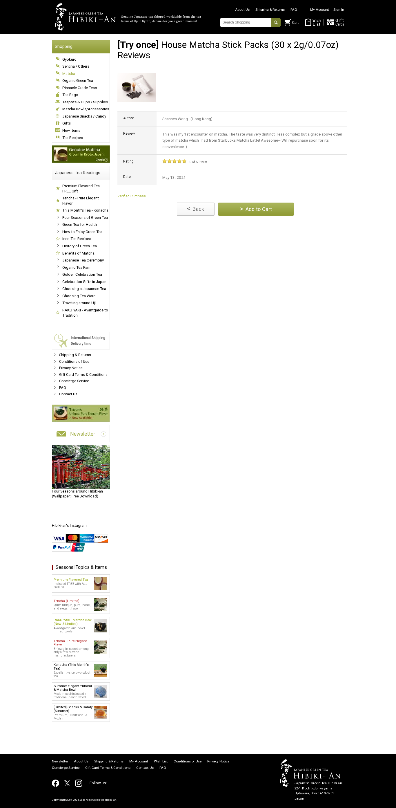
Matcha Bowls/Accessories (85, 109)
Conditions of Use (74, 361)
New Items (71, 130)
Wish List (161, 761)
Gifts (66, 123)
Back (195, 208)
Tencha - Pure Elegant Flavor (80, 200)
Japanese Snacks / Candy (84, 116)
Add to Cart (256, 208)
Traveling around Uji (79, 303)
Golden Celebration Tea (82, 274)
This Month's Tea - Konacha (85, 210)
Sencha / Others (75, 66)
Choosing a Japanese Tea (84, 288)
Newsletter (60, 761)
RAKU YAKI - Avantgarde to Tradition (85, 313)
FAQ (293, 10)
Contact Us (68, 394)
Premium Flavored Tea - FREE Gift (82, 188)
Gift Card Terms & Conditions (83, 374)
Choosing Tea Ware (78, 296)
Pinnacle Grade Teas (79, 88)
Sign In (338, 10)
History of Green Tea (79, 246)
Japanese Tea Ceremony (83, 260)
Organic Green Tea (77, 80)
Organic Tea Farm (77, 267)
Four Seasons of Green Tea (85, 217)
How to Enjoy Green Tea (82, 232)
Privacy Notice (71, 368)
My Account (319, 10)
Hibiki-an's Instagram (69, 525)
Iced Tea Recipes (76, 239)
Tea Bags (70, 95)
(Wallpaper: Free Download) (77, 494)
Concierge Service (74, 381)
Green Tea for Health (79, 224)
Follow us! (98, 783)
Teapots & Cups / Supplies (85, 102)
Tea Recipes (72, 138)
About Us (242, 10)
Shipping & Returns (270, 10)
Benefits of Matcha (78, 253)
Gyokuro (69, 59)
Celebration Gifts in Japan (84, 281)
